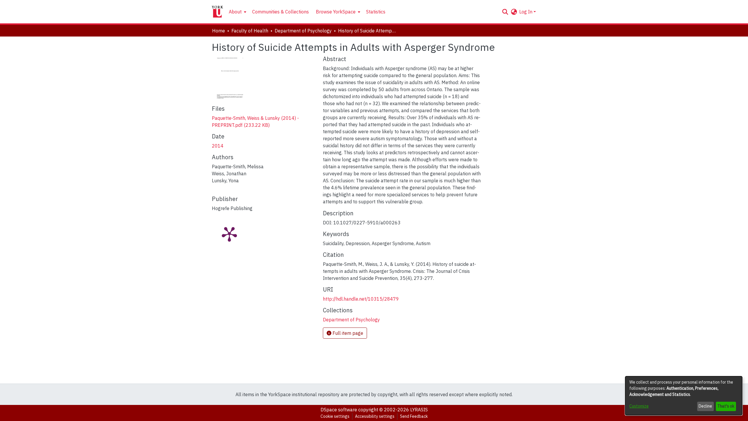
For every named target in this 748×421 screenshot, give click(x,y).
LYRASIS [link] (419, 410)
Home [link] (218, 31)
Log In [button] (526, 12)
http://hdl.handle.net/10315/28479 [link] (361, 299)
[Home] (217, 12)
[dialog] (683, 395)
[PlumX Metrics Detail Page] (229, 233)
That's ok (725, 406)
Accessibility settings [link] (374, 416)
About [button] (235, 12)
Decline (705, 406)
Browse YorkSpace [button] (336, 12)
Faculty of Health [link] (249, 31)
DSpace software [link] (339, 410)
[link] (351, 320)
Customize (639, 406)
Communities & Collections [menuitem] (280, 12)
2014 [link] (218, 146)
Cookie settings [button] (335, 416)
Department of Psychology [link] (303, 31)
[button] (505, 11)
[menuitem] (237, 11)
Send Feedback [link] (414, 416)
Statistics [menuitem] (375, 12)
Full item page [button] (347, 333)
